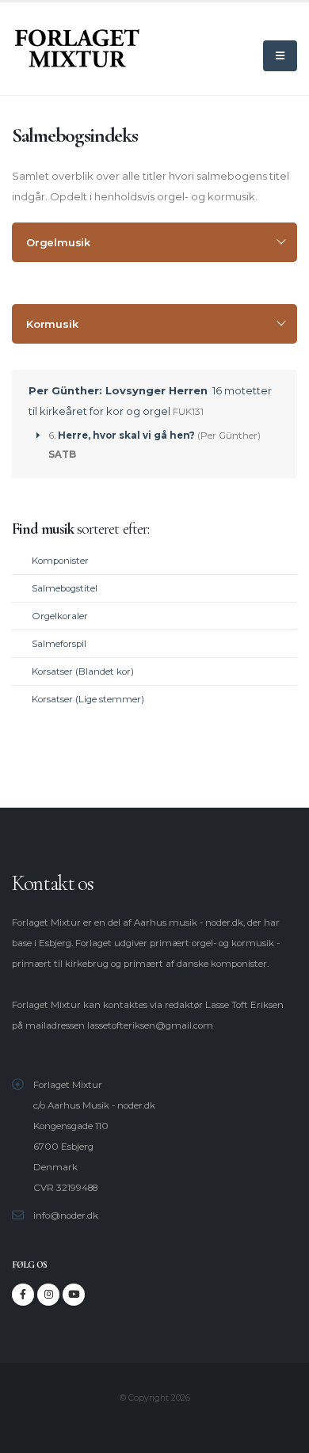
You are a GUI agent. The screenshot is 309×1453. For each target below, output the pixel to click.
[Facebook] (23, 1295)
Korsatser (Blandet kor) (83, 671)
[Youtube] (74, 1295)
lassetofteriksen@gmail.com (150, 1025)
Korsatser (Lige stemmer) (88, 699)
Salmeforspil (59, 643)
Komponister (60, 560)
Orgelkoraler (60, 616)
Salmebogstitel (64, 588)
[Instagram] (48, 1295)
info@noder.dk (65, 1215)
